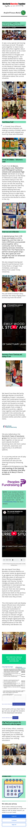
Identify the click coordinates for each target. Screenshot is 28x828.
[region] (14, 814)
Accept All (14, 816)
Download (15, 717)
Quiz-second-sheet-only (7, 704)
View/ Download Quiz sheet (18, 704)
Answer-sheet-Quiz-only (7, 717)
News (14, 27)
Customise (14, 820)
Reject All (14, 824)
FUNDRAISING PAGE (10, 502)
